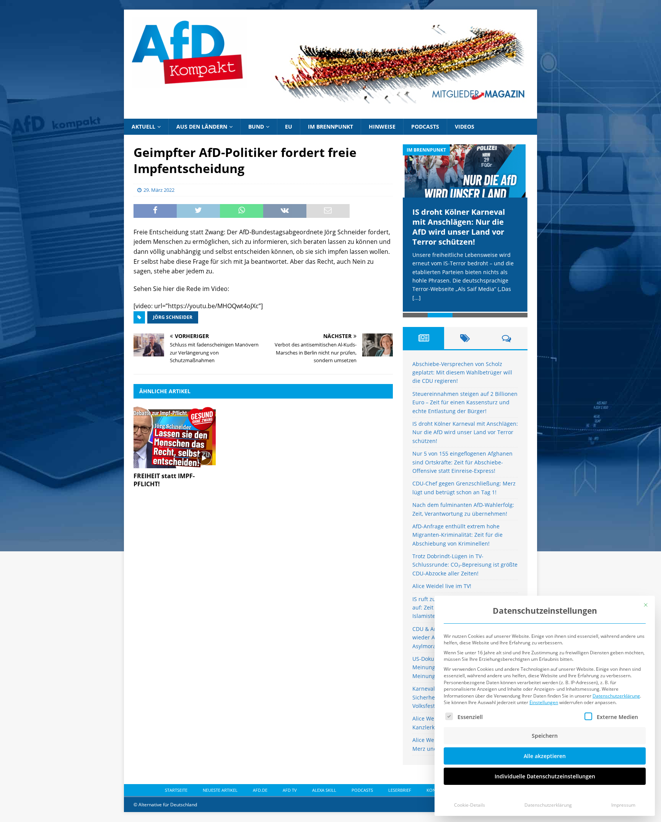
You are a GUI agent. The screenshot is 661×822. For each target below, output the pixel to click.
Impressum (623, 805)
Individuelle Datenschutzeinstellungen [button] (545, 776)
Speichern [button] (545, 735)
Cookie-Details (469, 805)
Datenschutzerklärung (616, 696)
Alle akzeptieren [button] (545, 756)
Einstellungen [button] (543, 702)
